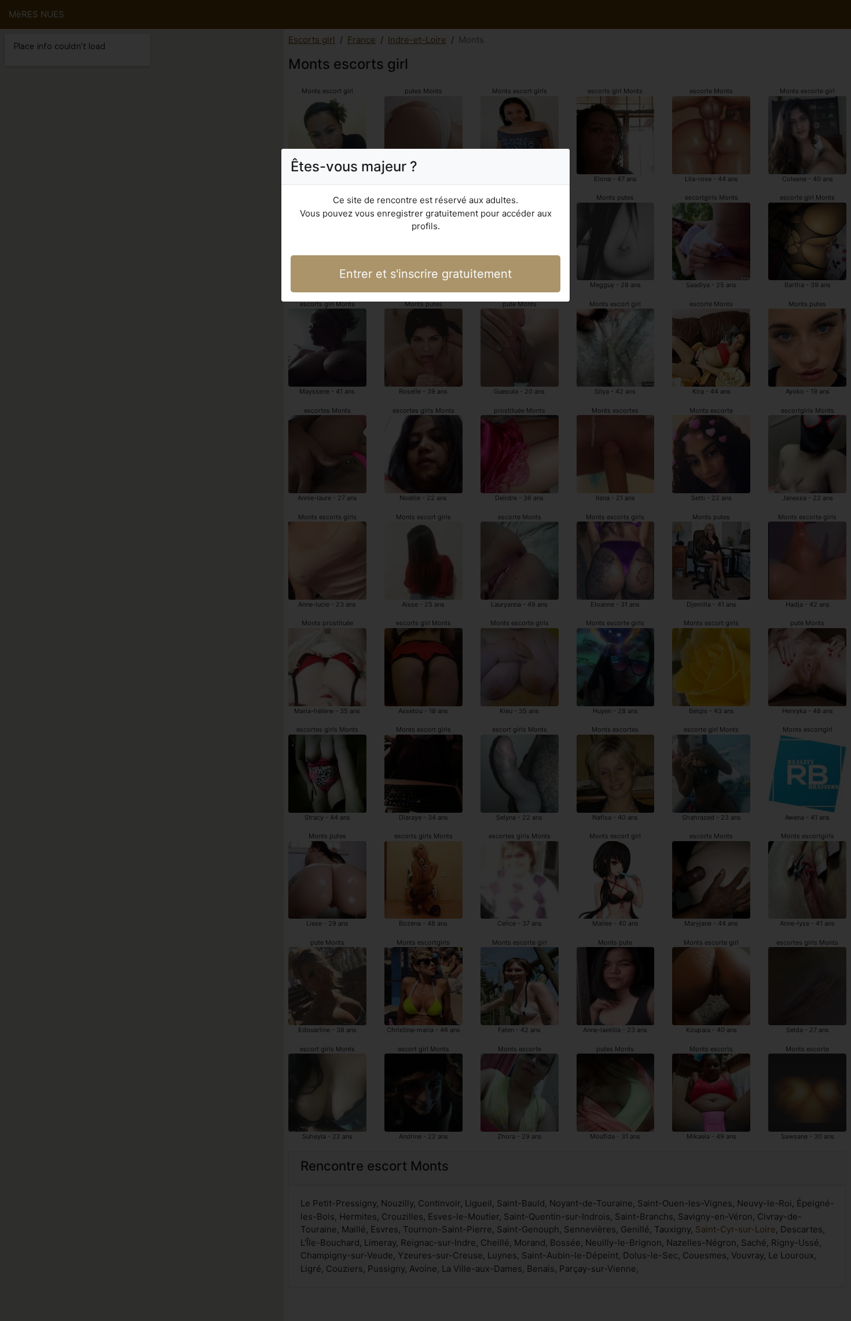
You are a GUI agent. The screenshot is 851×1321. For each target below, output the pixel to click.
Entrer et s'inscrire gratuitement (425, 274)
